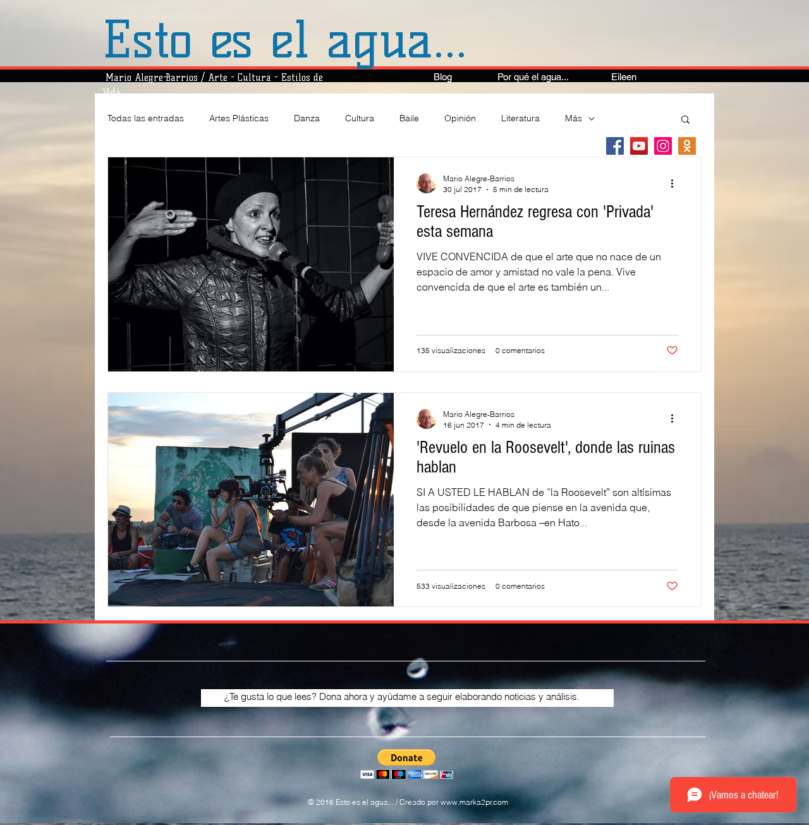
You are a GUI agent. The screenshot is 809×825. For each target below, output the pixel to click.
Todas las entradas (145, 118)
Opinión (460, 118)
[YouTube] (639, 146)
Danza (307, 118)
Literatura (520, 118)
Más (573, 118)
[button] (685, 120)
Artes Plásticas (239, 118)
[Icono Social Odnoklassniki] (687, 146)
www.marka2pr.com (474, 802)
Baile (409, 118)
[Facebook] (615, 146)
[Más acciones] (676, 183)
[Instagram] (663, 146)
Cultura (359, 118)
